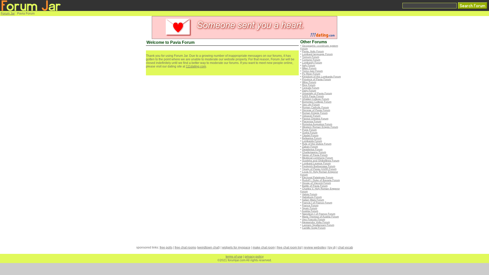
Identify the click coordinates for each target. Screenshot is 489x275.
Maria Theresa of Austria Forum (320, 216)
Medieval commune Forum (317, 157)
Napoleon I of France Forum (318, 213)
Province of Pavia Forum (316, 79)
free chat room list (289, 247)
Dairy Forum (309, 90)
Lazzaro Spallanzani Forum (318, 225)
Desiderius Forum (312, 149)
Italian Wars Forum (313, 199)
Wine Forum (309, 82)
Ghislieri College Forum (315, 99)
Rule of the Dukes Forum (316, 143)
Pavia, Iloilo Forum (313, 51)
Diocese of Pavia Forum (316, 110)
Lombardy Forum (312, 62)
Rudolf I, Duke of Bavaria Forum (321, 180)
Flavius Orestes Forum (315, 118)
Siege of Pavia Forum (315, 155)
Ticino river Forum (312, 71)
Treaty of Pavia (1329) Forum (319, 169)
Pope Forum (309, 129)
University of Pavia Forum (317, 93)
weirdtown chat (208, 247)
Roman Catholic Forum (315, 107)
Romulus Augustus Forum (317, 124)
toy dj (332, 247)
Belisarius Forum (311, 138)
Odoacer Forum (311, 115)
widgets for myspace (236, 247)
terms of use (234, 256)
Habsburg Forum (312, 197)
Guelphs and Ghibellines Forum (320, 160)
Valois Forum (309, 194)
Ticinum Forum (310, 57)
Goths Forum (309, 132)
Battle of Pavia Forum (315, 185)
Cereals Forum (310, 87)
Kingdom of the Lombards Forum (321, 76)
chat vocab (345, 247)
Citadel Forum (310, 135)
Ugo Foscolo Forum (313, 219)
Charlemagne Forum (314, 152)
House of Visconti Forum (316, 183)
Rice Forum (308, 85)
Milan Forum (309, 68)
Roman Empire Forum (315, 113)
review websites (315, 247)
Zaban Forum (310, 146)
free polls (166, 247)
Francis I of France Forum (317, 202)
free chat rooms (185, 247)
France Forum (310, 205)
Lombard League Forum (316, 163)
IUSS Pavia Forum (313, 96)
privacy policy (254, 256)
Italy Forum (308, 65)
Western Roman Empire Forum (320, 127)
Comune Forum (311, 59)
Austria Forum (310, 211)
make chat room (264, 247)
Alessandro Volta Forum (316, 222)
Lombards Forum (312, 141)
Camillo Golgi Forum (313, 227)
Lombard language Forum (317, 54)
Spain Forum (309, 208)
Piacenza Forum (311, 121)
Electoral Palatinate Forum (317, 177)
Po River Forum (311, 73)
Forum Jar (8, 13)
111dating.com (196, 66)
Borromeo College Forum (316, 101)
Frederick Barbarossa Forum (318, 166)
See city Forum (311, 104)
